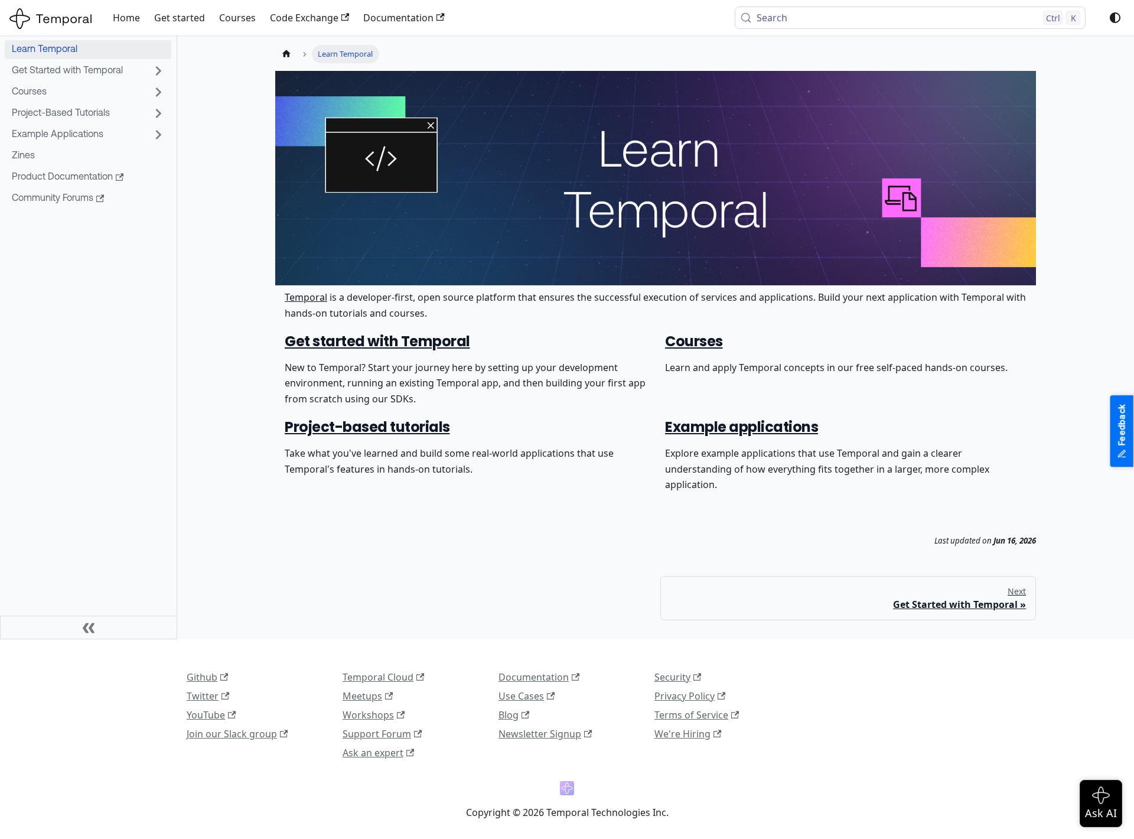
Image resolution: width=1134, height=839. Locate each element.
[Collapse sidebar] (88, 627)
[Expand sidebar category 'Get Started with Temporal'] (158, 70)
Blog (508, 714)
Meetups (362, 696)
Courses (237, 17)
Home (126, 17)
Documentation (398, 17)
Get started (179, 17)
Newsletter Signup (539, 733)
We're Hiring (682, 733)
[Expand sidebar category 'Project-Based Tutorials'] (158, 113)
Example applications (741, 427)
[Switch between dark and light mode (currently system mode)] (1115, 17)
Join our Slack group (232, 733)
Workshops (368, 714)
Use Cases (521, 696)
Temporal (306, 297)
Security (672, 677)
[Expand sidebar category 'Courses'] (158, 92)
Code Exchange (304, 17)
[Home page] (286, 54)
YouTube (206, 714)
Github (202, 677)
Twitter (203, 696)
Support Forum (377, 733)
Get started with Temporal (377, 341)
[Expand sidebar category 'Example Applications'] (158, 134)
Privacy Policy (684, 696)
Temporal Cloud (378, 677)
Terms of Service (691, 714)
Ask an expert (373, 752)
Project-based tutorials (367, 427)
